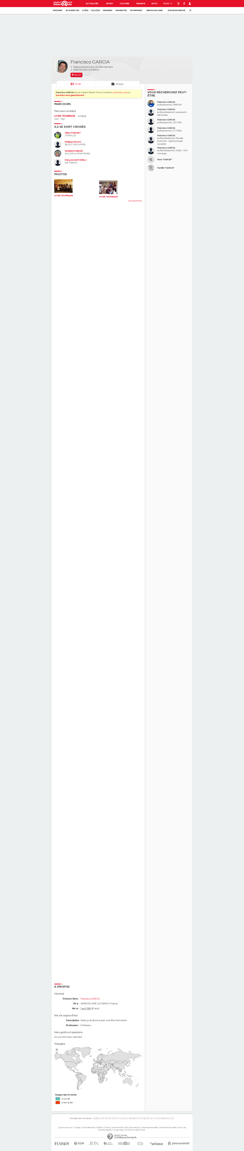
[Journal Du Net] (94, 1143)
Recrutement (134, 1128)
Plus (166, 3)
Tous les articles (117, 1128)
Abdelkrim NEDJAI (74, 151)
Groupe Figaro (118, 1130)
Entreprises (136, 10)
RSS (126, 1128)
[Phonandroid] (179, 1143)
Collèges (95, 10)
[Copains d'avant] (124, 1143)
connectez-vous (120, 92)
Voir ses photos (135, 201)
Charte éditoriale (88, 1128)
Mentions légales (105, 1130)
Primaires (107, 10)
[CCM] (79, 1143)
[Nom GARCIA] (150, 159)
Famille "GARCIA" (165, 168)
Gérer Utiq (182, 1128)
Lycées (85, 10)
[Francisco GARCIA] (61, 66)
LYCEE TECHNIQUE (64, 116)
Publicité (99, 1128)
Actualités (92, 3)
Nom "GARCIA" (164, 159)
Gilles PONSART (73, 133)
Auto (154, 3)
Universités (121, 10)
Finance (140, 3)
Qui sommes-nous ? (65, 1128)
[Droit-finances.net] (108, 1143)
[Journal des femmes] (61, 1143)
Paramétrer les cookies (168, 1128)
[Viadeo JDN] (140, 1143)
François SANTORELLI (75, 160)
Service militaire (154, 10)
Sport (109, 3)
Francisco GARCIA (166, 102)
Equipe (77, 1128)
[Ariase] (156, 1143)
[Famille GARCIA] (150, 167)
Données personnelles (149, 1128)
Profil (78, 84)
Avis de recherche (176, 10)
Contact (107, 1128)
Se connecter (72, 10)
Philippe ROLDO (73, 142)
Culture (124, 3)
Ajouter (77, 75)
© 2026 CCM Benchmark (135, 1130)
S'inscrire (57, 10)
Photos (119, 84)
